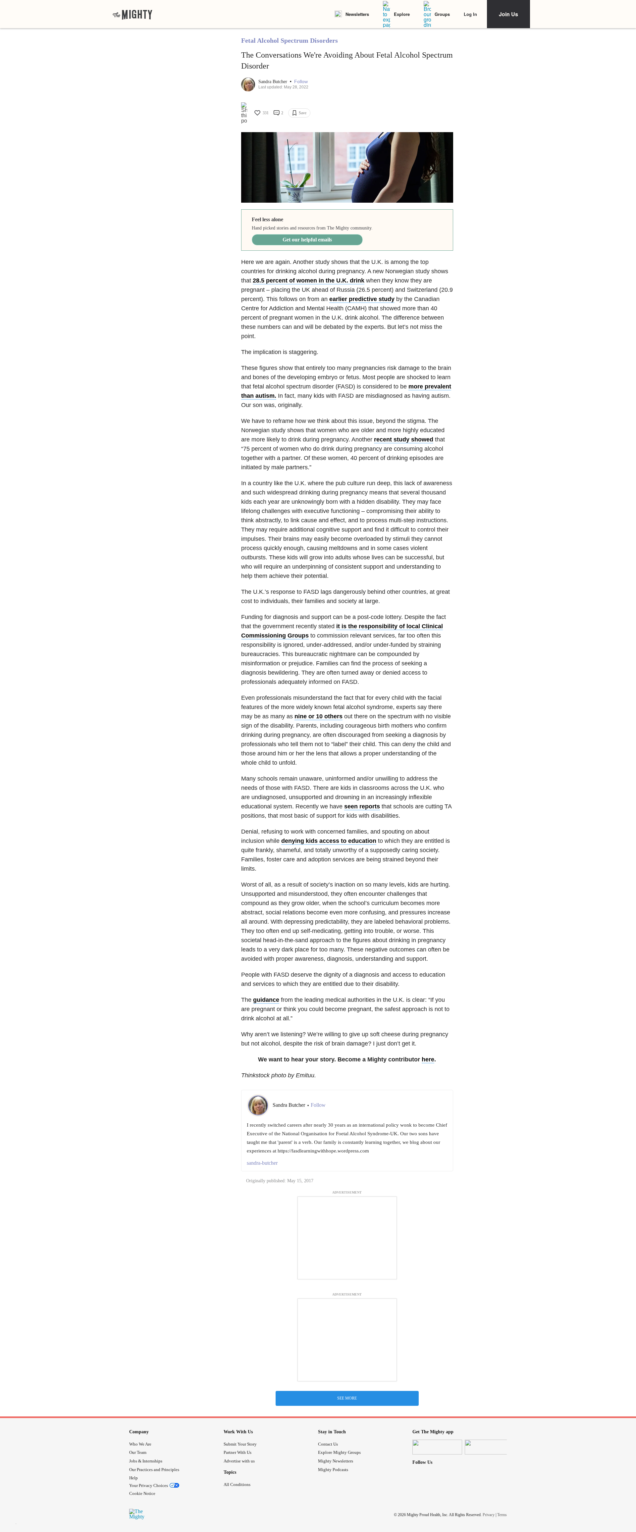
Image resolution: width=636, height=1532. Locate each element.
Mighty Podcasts (333, 1469)
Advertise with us (239, 1460)
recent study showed (403, 439)
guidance (266, 999)
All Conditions (237, 1484)
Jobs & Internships (145, 1460)
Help (133, 1477)
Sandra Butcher (273, 81)
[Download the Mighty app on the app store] (437, 1447)
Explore (402, 14)
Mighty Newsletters (335, 1460)
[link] (132, 14)
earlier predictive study (362, 299)
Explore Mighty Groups (339, 1452)
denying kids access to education (328, 841)
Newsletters (357, 14)
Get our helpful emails (307, 239)
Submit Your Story (240, 1444)
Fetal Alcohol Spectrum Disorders (289, 40)
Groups (442, 14)
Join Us (508, 14)
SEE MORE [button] (347, 1398)
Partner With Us (237, 1452)
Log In (470, 14)
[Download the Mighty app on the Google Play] (489, 1447)
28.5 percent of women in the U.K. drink (308, 280)
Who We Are (140, 1444)
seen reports (362, 806)
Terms (502, 1514)
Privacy (489, 1514)
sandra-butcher (262, 1163)
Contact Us (328, 1444)
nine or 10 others (318, 716)
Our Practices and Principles (154, 1469)
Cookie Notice (142, 1493)
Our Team (137, 1452)
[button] (301, 81)
